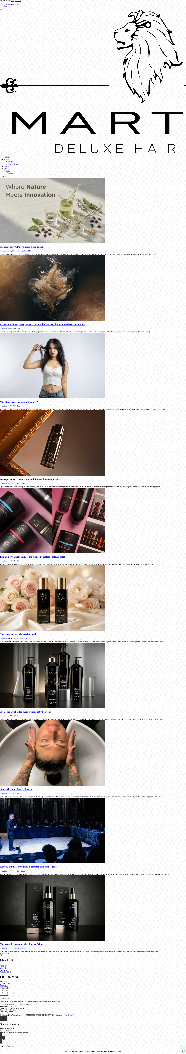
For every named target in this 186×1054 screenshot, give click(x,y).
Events (23, 871)
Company (7, 158)
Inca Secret (11, 163)
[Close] (3, 1018)
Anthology (11, 161)
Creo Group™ (69, 1015)
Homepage (7, 156)
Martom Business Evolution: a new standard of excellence (28, 866)
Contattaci (3, 985)
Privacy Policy (5, 988)
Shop (5, 6)
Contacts (6, 170)
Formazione (3, 981)
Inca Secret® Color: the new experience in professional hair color (32, 557)
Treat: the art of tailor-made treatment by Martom (25, 712)
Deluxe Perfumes (13, 165)
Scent (18, 328)
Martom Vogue (4, 987)
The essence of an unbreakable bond (18, 634)
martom (4, 251)
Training (6, 166)
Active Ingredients (21, 251)
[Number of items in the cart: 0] (1, 955)
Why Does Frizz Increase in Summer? (19, 402)
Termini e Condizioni (7, 992)
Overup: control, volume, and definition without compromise (30, 479)
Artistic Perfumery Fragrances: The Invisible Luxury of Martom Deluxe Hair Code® (42, 324)
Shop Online (4, 970)
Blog (5, 168)
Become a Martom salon (11, 4)
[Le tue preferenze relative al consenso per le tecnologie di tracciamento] (182, 1050)
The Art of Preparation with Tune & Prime (21, 944)
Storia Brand (4, 995)
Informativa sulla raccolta (74, 1051)
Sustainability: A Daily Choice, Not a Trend (21, 247)
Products (6, 159)
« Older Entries (4, 953)
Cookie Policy (5, 990)
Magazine (3, 968)
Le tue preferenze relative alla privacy (101, 1051)
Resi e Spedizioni (5, 972)
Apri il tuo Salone (5, 983)
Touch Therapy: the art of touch (16, 789)
